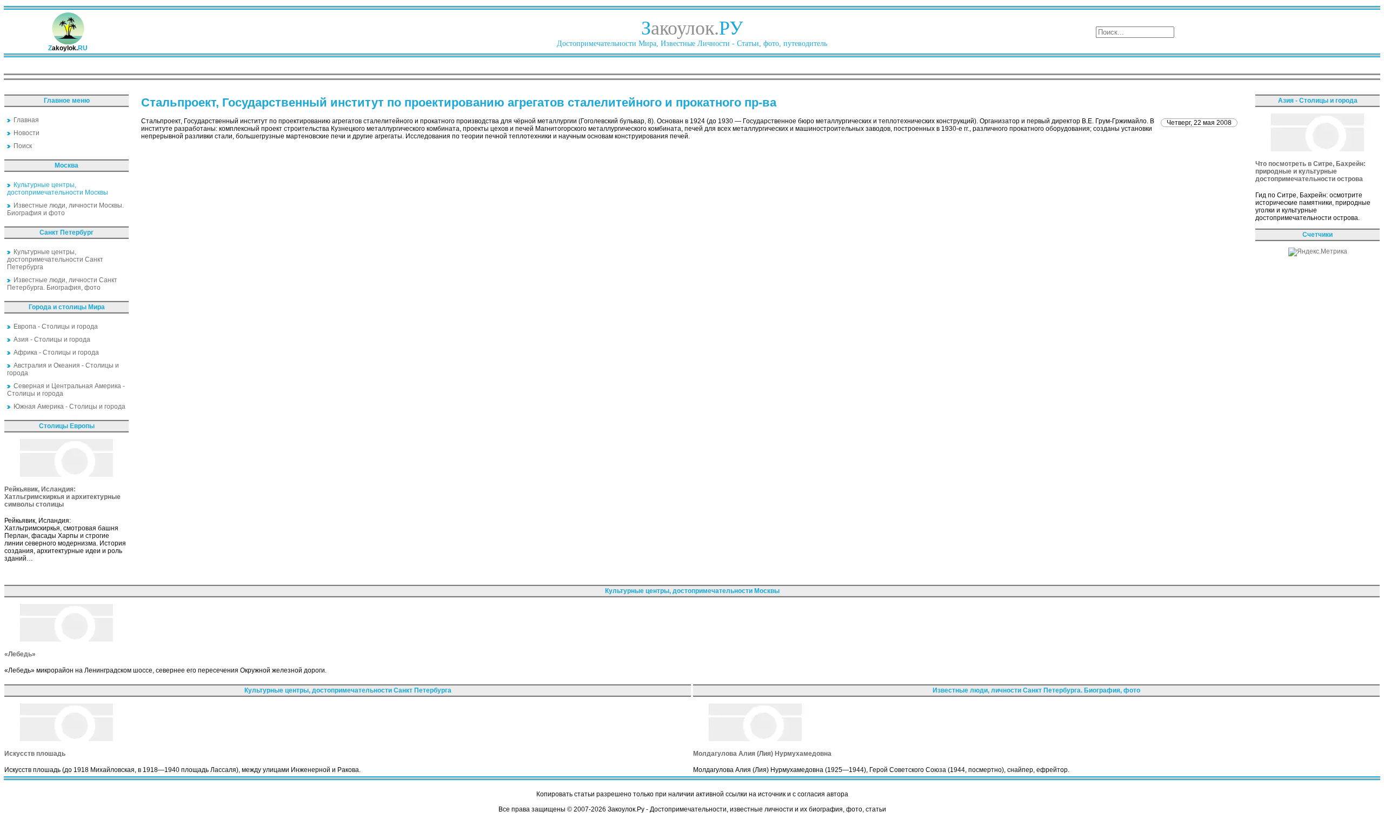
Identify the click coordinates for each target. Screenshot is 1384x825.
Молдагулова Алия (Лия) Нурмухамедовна (762, 753)
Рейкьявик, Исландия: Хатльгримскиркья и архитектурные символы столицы (62, 496)
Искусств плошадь (34, 753)
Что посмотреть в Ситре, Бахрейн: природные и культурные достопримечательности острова (1310, 171)
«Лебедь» (20, 654)
